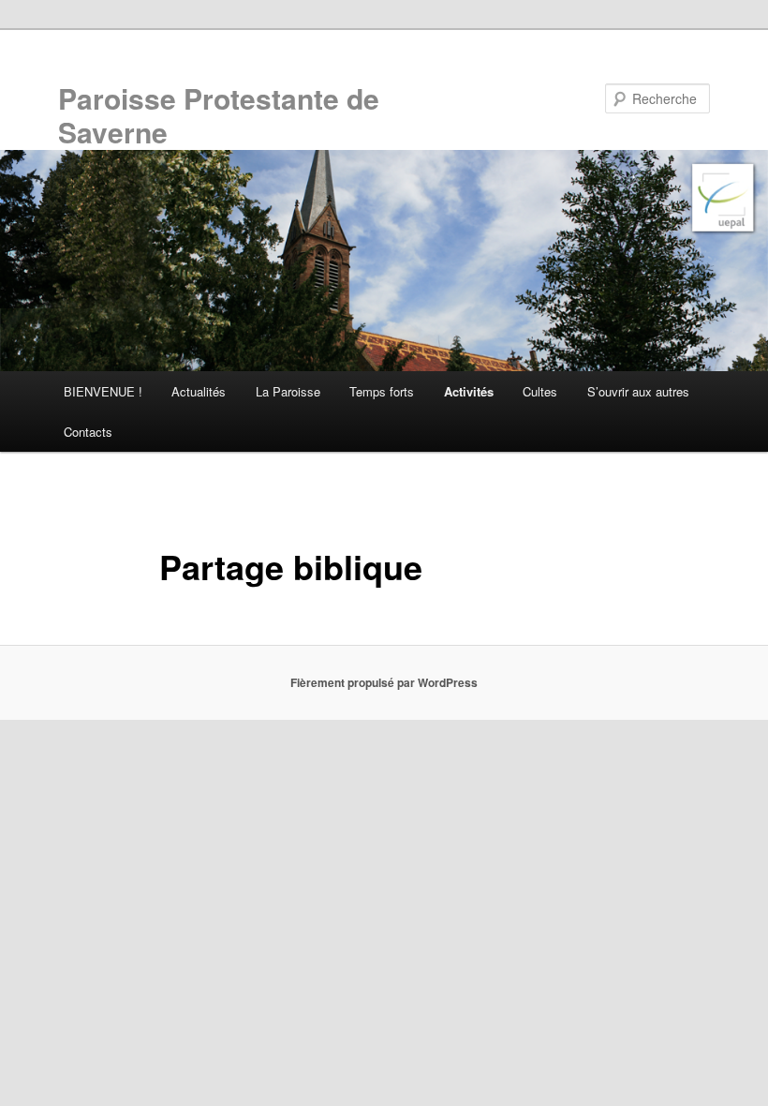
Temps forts (381, 391)
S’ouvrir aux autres (638, 391)
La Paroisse (288, 391)
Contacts (88, 432)
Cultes (540, 391)
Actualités (198, 391)
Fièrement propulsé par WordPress (384, 682)
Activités (469, 391)
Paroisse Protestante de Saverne (218, 115)
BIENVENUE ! (103, 391)
